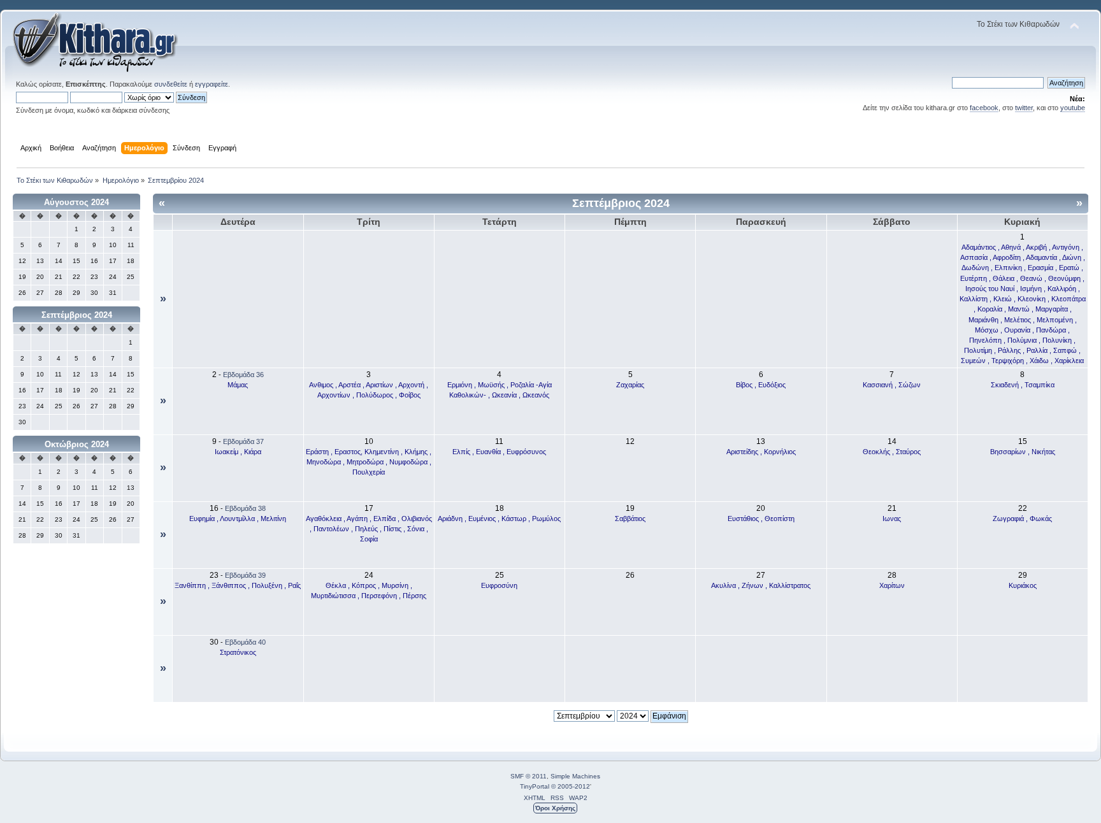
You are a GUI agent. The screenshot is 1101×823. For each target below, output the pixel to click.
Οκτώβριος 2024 (77, 444)
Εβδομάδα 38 (245, 508)
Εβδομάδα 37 (243, 441)
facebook (984, 107)
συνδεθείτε (170, 84)
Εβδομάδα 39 (245, 575)
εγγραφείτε (211, 84)
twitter (1024, 107)
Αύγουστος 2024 (76, 202)
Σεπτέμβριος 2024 (76, 315)
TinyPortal (534, 786)
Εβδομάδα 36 (243, 374)
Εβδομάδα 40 (245, 642)
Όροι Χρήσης (555, 808)
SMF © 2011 (528, 776)
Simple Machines (575, 776)
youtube (1072, 107)
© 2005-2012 (570, 786)
